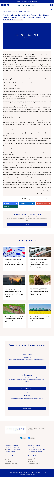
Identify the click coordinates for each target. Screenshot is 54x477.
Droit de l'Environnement (24, 11)
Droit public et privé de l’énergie (13, 449)
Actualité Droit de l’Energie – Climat (37, 449)
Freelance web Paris (30, 474)
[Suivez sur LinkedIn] (5, 5)
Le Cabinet (26, 224)
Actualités (15, 11)
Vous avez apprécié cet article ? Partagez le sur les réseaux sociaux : (26, 199)
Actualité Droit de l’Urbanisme (35, 451)
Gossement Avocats (7, 11)
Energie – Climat (28, 1)
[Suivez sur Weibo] (8, 5)
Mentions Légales (36, 472)
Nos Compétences (26, 388)
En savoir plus (26, 368)
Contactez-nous (26, 408)
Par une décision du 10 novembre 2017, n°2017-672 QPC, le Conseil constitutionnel (23, 53)
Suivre (24, 438)
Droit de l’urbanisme (10, 451)
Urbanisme (34, 1)
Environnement (20, 1)
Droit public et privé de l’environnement (14, 447)
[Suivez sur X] (2, 5)
